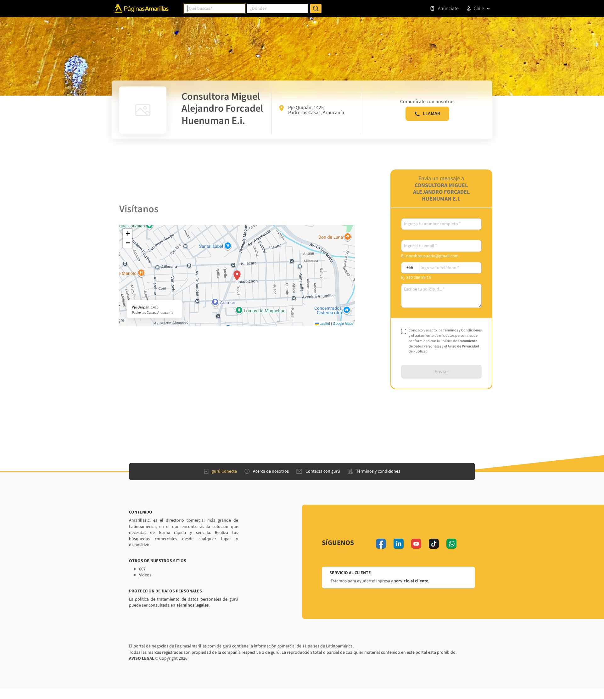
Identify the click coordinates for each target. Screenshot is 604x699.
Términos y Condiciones (462, 330)
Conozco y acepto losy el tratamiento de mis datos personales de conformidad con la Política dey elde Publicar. (445, 341)
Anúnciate (448, 8)
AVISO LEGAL (141, 658)
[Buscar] (316, 8)
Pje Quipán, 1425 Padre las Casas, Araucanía (316, 110)
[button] (237, 275)
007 (142, 569)
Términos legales (192, 605)
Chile (479, 8)
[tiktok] (434, 544)
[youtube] (416, 544)
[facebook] (381, 544)
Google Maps (343, 323)
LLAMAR (431, 113)
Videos (145, 575)
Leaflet (324, 323)
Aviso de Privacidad (463, 346)
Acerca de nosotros (271, 471)
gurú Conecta (224, 471)
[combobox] (214, 8)
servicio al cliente (411, 581)
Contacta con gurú (322, 471)
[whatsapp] (451, 544)
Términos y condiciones (378, 471)
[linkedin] (399, 544)
